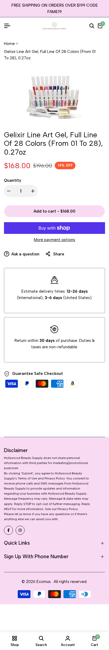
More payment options (54, 239)
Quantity (12, 180)
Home (9, 43)
